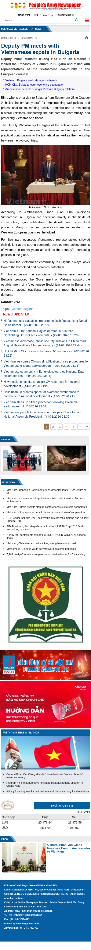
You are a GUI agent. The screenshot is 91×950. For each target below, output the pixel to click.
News (38, 29)
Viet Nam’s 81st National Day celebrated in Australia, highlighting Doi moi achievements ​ (41, 333)
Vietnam (16, 309)
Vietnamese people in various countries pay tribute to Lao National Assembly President (42, 414)
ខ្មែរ (52, 15)
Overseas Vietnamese (14, 29)
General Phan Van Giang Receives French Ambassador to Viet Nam (68, 848)
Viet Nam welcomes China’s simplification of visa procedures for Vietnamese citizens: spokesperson (46, 363)
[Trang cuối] (87, 427)
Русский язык (66, 15)
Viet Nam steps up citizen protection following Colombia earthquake (41, 404)
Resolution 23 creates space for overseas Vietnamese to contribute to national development (41, 394)
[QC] (45, 664)
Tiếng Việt (24, 15)
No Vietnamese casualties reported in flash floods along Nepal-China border (46, 322)
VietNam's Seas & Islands (21, 732)
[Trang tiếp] (80, 427)
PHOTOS (5, 439)
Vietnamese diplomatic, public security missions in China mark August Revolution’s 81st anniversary (45, 343)
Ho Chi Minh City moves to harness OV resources (46, 353)
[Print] (86, 37)
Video (4, 839)
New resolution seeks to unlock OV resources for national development (42, 383)
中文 (36, 15)
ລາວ (45, 15)
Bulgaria (27, 309)
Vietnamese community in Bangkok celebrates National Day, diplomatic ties (44, 373)
